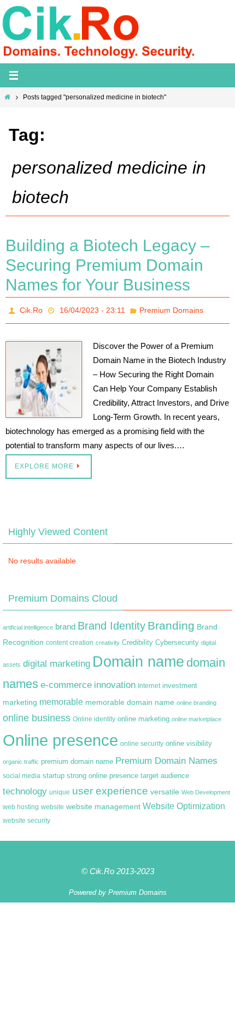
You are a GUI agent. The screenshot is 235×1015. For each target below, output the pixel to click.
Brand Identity (111, 622)
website (52, 804)
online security (141, 740)
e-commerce (66, 682)
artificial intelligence (28, 624)
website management (103, 803)
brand (65, 623)
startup (53, 772)
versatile (164, 788)
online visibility (189, 740)
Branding (171, 622)
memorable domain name (129, 699)
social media (21, 772)
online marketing (143, 716)
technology (25, 787)
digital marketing (56, 660)
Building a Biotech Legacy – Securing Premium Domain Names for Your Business (107, 265)
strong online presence (102, 772)
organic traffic (21, 759)
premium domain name (77, 759)
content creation (69, 640)
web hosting (21, 804)
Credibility (137, 640)
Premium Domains (171, 309)
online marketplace (196, 716)
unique (59, 789)
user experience (110, 787)
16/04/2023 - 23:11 (92, 309)
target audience (164, 772)
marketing (20, 699)
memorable (61, 699)
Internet (149, 683)
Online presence (60, 737)
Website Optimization (184, 803)
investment (179, 683)
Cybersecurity (177, 640)
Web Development (205, 789)
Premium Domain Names (166, 758)
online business (36, 715)
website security (26, 817)
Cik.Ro (31, 309)
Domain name (138, 658)
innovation (115, 682)
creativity (108, 640)
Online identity (94, 716)
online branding (196, 700)
